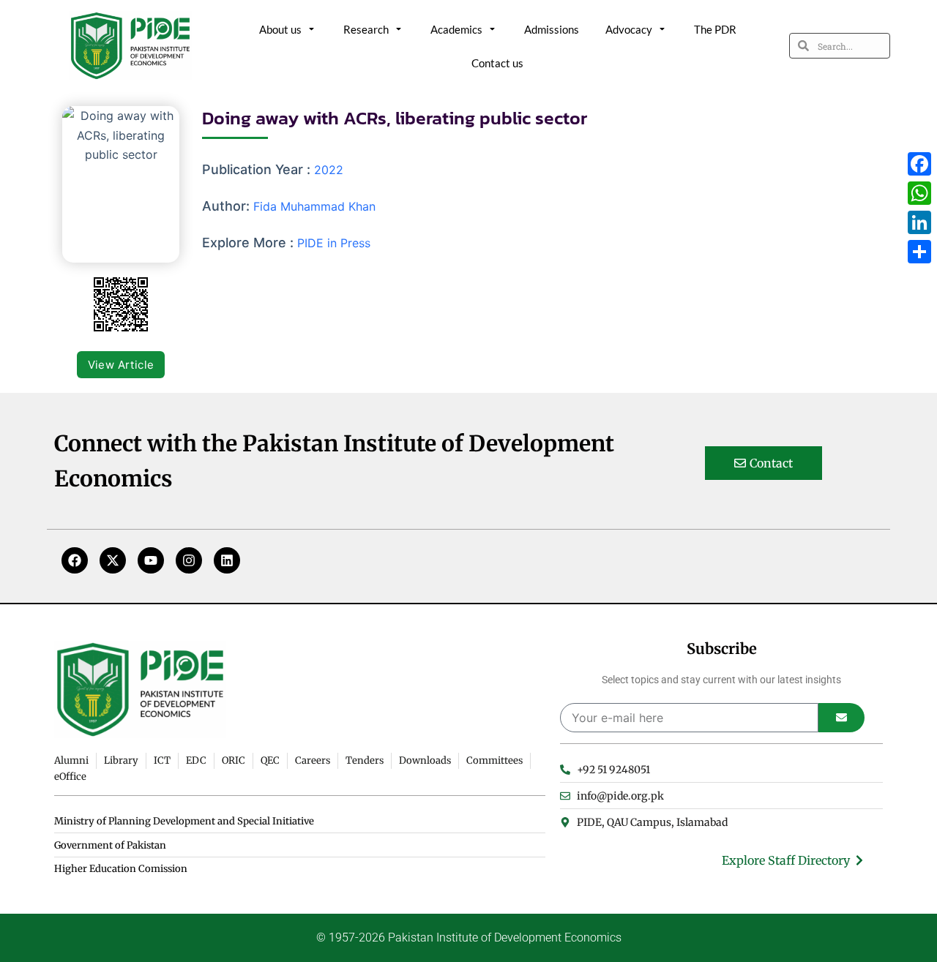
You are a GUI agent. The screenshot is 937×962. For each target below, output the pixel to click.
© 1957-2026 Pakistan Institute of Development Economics (468, 937)
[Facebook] (74, 560)
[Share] (919, 251)
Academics (456, 29)
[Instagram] (189, 560)
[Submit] (841, 717)
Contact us (497, 62)
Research (366, 29)
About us (280, 29)
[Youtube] (151, 560)
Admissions (551, 29)
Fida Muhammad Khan (314, 206)
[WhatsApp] (919, 193)
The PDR (715, 29)
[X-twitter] (113, 560)
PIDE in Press (333, 243)
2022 (328, 169)
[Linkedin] (227, 560)
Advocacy (628, 29)
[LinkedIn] (919, 222)
